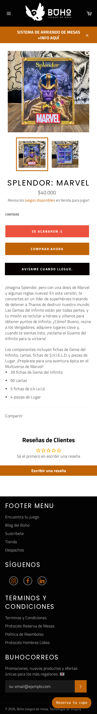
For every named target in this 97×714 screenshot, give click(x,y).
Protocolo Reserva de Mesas (29, 626)
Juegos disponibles (40, 200)
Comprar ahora (47, 248)
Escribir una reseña (48, 470)
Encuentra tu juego (22, 517)
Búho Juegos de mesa (32, 708)
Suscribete (14, 533)
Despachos (14, 550)
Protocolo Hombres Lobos (27, 642)
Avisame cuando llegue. (47, 269)
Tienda (11, 542)
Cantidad (12, 214)
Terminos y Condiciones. (26, 618)
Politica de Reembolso (24, 634)
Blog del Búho (17, 525)
